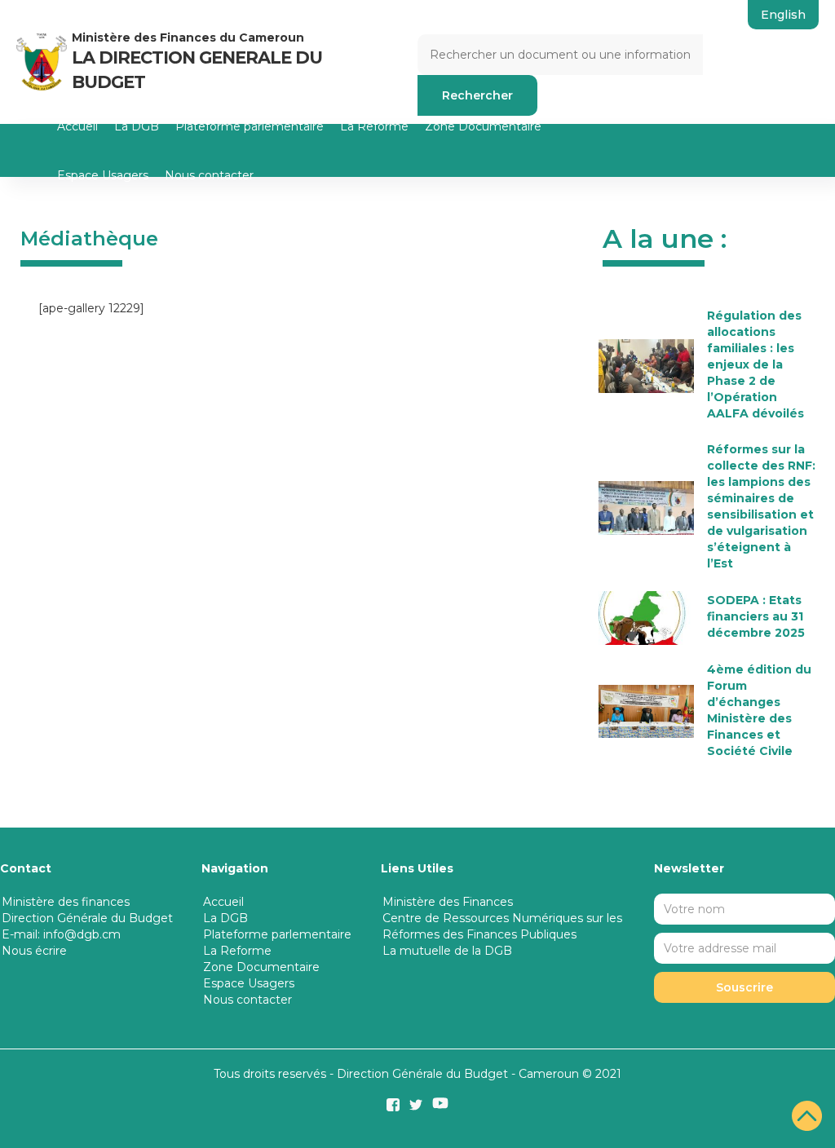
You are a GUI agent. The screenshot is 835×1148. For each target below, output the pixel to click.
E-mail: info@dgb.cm (61, 934)
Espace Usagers (102, 175)
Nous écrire (34, 950)
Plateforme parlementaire (249, 126)
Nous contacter (209, 175)
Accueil (77, 126)
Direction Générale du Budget (87, 918)
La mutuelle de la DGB (447, 950)
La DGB (136, 126)
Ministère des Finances (447, 901)
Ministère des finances (66, 901)
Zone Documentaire (483, 126)
